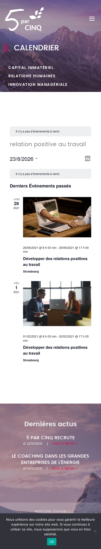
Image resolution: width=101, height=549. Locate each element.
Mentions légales (50, 511)
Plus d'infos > (65, 443)
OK (52, 542)
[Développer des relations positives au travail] (57, 217)
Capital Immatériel (30, 68)
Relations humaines (31, 76)
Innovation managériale (37, 85)
